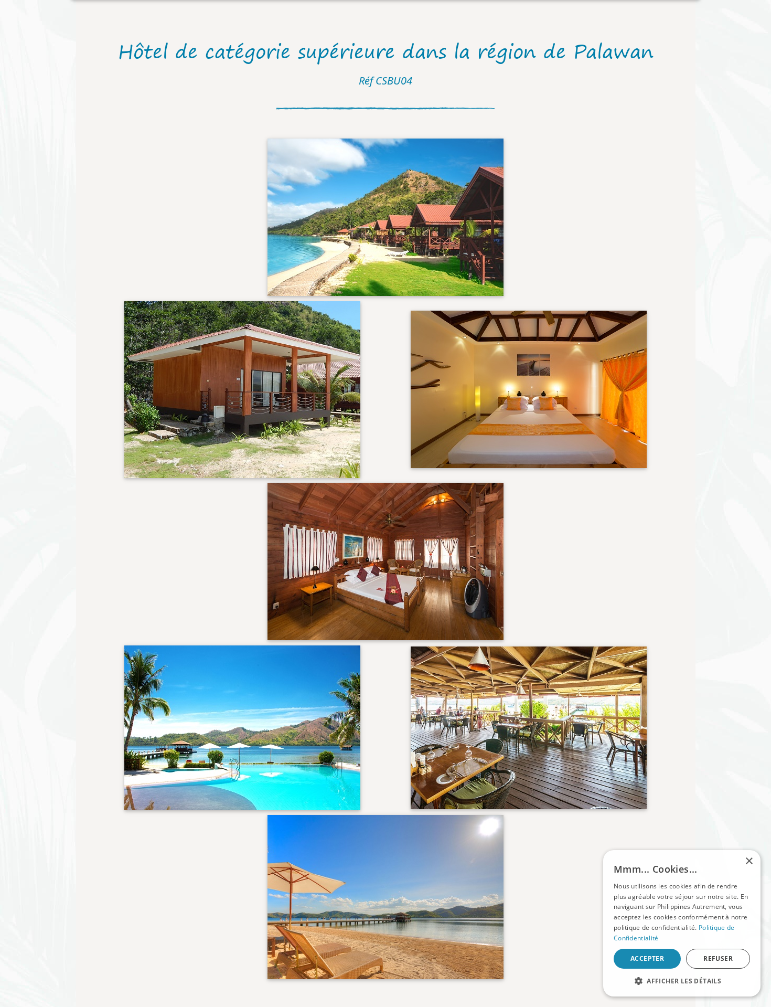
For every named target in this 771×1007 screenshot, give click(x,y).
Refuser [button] (718, 958)
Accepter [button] (647, 958)
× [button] (749, 861)
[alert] (682, 923)
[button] (682, 981)
